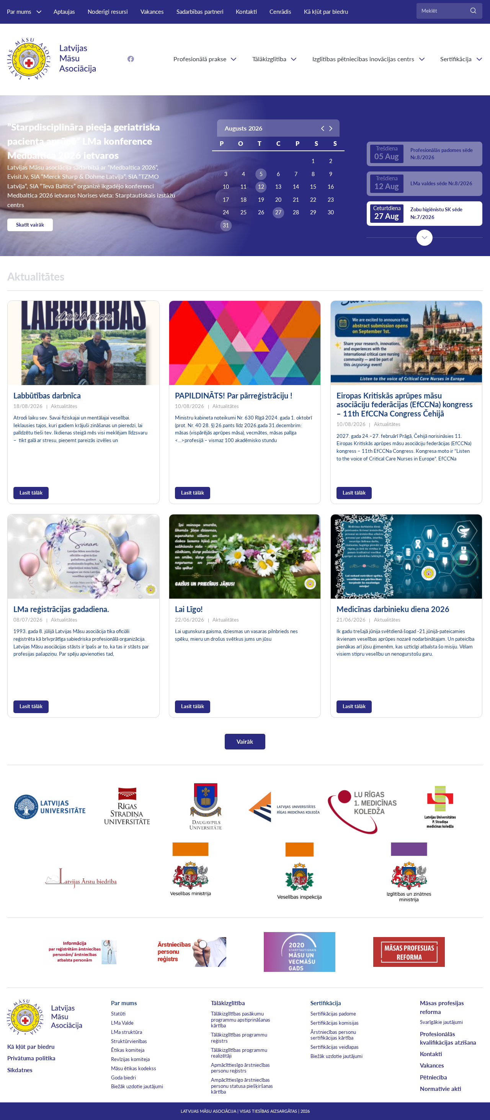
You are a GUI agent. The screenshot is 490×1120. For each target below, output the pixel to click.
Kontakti (246, 11)
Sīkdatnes (20, 1069)
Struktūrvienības (129, 1041)
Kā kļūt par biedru (326, 11)
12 (261, 186)
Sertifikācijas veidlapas (334, 1047)
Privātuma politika (31, 1058)
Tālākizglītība (269, 58)
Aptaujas (64, 11)
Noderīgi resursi (108, 11)
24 (226, 212)
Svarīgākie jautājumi (441, 1022)
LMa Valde (122, 1023)
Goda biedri (123, 1077)
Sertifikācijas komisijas (334, 1023)
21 (296, 199)
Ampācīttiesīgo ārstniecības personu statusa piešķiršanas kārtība (242, 1086)
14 (296, 186)
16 (331, 186)
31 (226, 225)
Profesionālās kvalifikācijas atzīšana (448, 1038)
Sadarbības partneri (200, 11)
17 (226, 199)
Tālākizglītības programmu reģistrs (239, 1038)
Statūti (118, 1014)
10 (226, 186)
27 (278, 212)
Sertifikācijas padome (333, 1014)
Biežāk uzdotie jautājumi (137, 1086)
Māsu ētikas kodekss (133, 1068)
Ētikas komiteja (127, 1050)
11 (243, 186)
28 (296, 212)
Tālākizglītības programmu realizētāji (239, 1053)
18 (243, 199)
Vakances (152, 11)
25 (243, 212)
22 (313, 199)
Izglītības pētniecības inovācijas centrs (363, 58)
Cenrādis (280, 11)
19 (261, 199)
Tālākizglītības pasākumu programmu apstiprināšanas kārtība (240, 1020)
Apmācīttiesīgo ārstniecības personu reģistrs (240, 1068)
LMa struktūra (126, 1032)
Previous (424, 127)
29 (313, 212)
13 (278, 186)
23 (331, 199)
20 (278, 199)
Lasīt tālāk (31, 493)
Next (424, 238)
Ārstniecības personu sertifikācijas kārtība (333, 1035)
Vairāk (245, 741)
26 (261, 212)
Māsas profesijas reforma (442, 1007)
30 (331, 212)
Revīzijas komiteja (130, 1059)
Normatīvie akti (440, 1088)
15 (313, 186)
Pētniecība (433, 1077)
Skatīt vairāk (30, 225)
